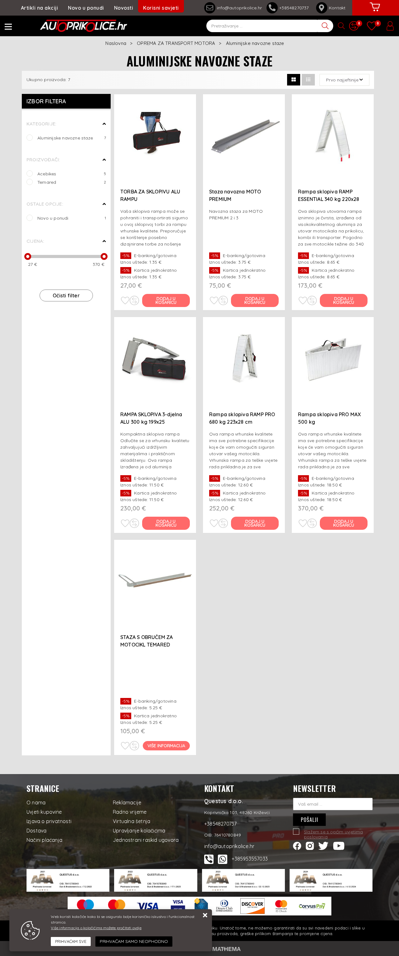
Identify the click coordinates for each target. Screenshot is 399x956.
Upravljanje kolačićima (139, 830)
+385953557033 (250, 859)
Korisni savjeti (161, 8)
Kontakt (337, 8)
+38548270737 (295, 8)
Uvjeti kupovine (44, 812)
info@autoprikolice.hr (239, 8)
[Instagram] (310, 845)
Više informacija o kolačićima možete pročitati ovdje (96, 927)
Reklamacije (127, 802)
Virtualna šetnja (131, 821)
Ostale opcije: (44, 204)
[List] (308, 79)
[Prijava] (390, 26)
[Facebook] (297, 845)
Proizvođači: (43, 160)
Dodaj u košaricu (166, 300)
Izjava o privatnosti (48, 821)
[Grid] (293, 79)
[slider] (27, 256)
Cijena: (35, 241)
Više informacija (166, 746)
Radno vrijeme (130, 812)
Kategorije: (41, 124)
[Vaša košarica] (375, 11)
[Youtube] (338, 845)
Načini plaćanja (44, 840)
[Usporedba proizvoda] (134, 300)
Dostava (36, 830)
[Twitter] (323, 845)
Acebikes (71, 173)
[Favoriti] (125, 300)
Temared (71, 182)
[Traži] (325, 26)
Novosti (123, 8)
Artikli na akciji (39, 8)
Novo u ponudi (86, 8)
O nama (36, 802)
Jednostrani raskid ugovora (146, 840)
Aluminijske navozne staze (71, 137)
